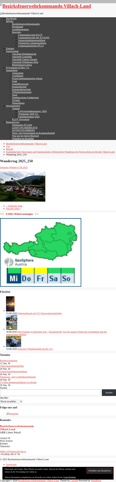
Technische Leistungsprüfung (32, 43)
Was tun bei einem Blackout (25, 136)
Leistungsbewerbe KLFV (30, 35)
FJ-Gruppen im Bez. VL (17, 67)
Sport (14, 95)
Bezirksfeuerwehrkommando (26, 24)
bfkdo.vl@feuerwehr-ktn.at (13, 451)
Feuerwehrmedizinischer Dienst (27, 78)
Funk (14, 81)
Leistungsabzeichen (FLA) (31, 46)
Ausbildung (17, 76)
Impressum (11, 464)
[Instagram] (12, 413)
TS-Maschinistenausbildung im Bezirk (18, 382)
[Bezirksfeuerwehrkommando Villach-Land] (45, 6)
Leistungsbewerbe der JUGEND (33, 37)
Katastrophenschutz (21, 89)
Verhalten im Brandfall (23, 138)
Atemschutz (17, 73)
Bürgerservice (12, 122)
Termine (16, 108)
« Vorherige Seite (14, 206)
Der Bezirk (11, 18)
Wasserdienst (18, 103)
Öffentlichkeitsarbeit (21, 92)
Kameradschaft (19, 86)
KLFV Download (20, 119)
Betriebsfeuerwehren (22, 65)
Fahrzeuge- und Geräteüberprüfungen (18, 377)
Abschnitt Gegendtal (22, 56)
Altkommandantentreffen (12, 366)
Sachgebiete (12, 70)
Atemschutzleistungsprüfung (31, 40)
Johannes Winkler (8, 167)
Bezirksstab (17, 26)
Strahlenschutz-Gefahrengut (25, 97)
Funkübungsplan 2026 (29, 116)
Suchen (3, 388)
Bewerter (16, 32)
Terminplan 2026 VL (28, 114)
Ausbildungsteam (20, 29)
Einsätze (10, 48)
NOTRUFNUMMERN (23, 130)
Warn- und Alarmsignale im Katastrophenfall (33, 133)
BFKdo (9, 21)
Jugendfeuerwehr (20, 84)
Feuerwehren (12, 51)
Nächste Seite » (13, 208)
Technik (16, 100)
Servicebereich (13, 106)
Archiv (4, 397)
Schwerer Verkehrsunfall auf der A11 (35, 349)
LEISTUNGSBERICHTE (25, 127)
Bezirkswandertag (8, 360)
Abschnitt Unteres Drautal (24, 59)
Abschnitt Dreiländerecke (24, 54)
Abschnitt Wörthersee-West (25, 62)
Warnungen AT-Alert (22, 125)
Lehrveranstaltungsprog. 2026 (32, 111)
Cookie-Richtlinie (69, 477)
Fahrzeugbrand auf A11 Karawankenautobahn (40, 313)
